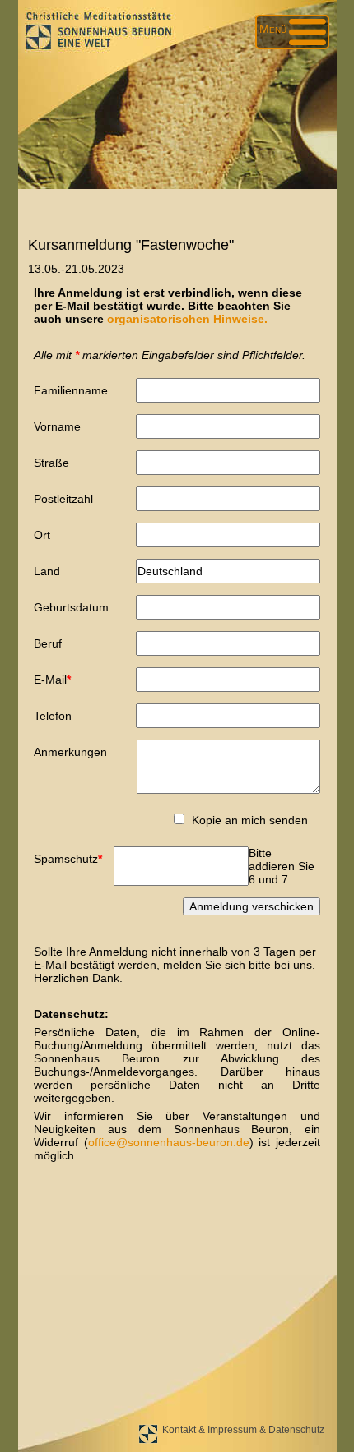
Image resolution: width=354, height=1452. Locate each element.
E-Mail (58, 679)
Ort (42, 535)
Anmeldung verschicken (251, 906)
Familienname (71, 390)
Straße (51, 462)
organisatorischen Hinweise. (187, 318)
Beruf (48, 643)
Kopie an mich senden (250, 820)
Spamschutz (68, 858)
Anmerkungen (70, 751)
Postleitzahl (63, 498)
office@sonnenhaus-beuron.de (168, 1142)
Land (47, 571)
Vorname (57, 426)
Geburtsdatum (71, 607)
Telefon (53, 715)
